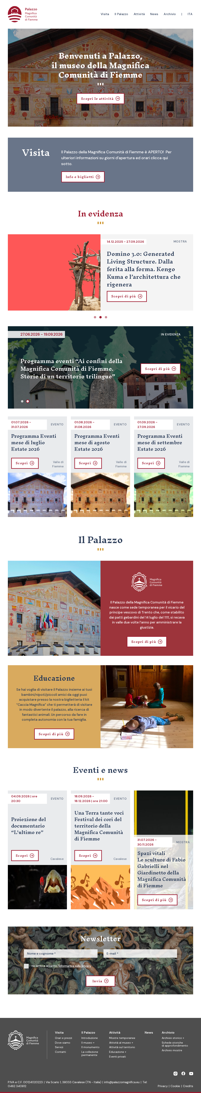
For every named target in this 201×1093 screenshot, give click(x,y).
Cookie (175, 1086)
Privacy (163, 1086)
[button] (95, 317)
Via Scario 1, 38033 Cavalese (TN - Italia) (73, 1082)
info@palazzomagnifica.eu (122, 1082)
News (149, 1032)
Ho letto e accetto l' (61, 966)
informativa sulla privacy (75, 966)
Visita (59, 1032)
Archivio (168, 1032)
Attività (114, 1032)
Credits (188, 1086)
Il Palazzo (88, 1032)
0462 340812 (17, 1086)
